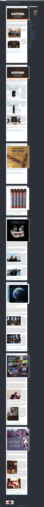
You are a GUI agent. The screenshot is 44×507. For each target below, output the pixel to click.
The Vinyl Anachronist (12, 2)
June (30, 28)
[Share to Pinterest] (19, 129)
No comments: (13, 129)
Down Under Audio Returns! (11, 65)
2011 (29, 47)
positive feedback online (16, 173)
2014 (29, 44)
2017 (29, 22)
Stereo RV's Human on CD (10, 218)
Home (17, 495)
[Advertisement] (17, 58)
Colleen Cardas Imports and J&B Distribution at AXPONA (33, 31)
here (26, 211)
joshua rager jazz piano (9, 424)
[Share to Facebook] (19, 348)
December (31, 23)
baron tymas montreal (18, 423)
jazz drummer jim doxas (22, 423)
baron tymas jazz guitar (13, 423)
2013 (29, 45)
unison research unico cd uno (16, 52)
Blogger (25, 505)
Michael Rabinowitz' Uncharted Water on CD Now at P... (33, 33)
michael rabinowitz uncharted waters (10, 173)
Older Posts (25, 495)
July (30, 27)
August (30, 26)
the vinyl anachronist (21, 173)
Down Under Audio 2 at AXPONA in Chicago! (18, 83)
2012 (29, 46)
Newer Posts (8, 495)
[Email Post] (15, 129)
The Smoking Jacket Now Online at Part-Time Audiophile (15, 186)
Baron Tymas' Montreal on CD (11, 354)
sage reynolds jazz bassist (14, 424)
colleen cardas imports (21, 130)
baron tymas (9, 423)
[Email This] (17, 348)
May (30, 29)
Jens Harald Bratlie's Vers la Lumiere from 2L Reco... (32, 37)
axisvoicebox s (16, 130)
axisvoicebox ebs (10, 130)
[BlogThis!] (17, 129)
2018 (29, 21)
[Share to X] (18, 129)
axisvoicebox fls (13, 130)
